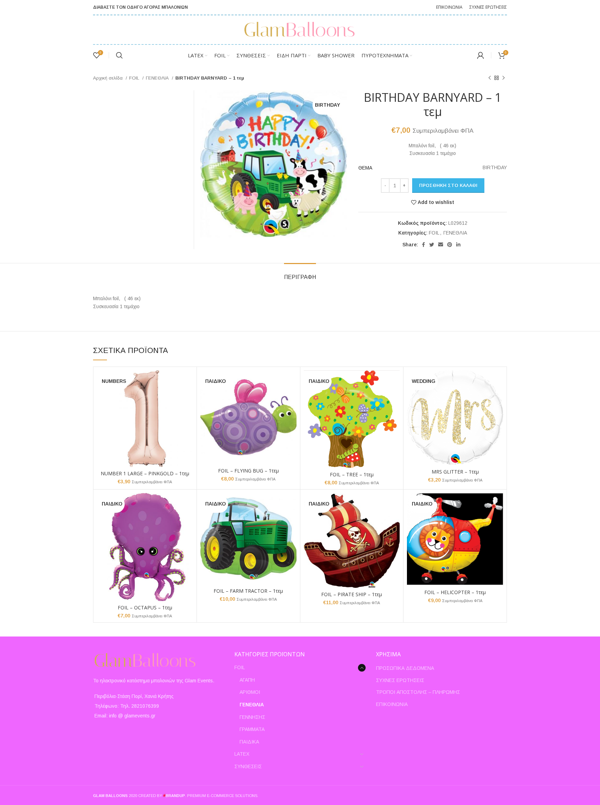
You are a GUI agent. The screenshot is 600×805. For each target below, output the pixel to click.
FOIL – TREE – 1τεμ (352, 474)
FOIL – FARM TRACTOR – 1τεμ (248, 591)
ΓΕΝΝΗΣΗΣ (252, 717)
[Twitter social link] (431, 244)
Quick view (188, 381)
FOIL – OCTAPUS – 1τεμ (145, 607)
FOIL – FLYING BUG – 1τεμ (248, 470)
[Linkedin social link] (458, 244)
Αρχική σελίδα (108, 78)
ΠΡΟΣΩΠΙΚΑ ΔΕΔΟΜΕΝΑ (405, 668)
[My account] (481, 55)
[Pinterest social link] (449, 244)
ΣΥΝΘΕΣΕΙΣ (248, 766)
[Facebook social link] (423, 244)
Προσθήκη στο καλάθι (448, 185)
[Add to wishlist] (188, 397)
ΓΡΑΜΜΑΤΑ (252, 729)
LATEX (241, 754)
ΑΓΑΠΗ (247, 680)
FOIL (135, 78)
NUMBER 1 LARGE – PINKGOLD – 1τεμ (145, 473)
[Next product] (503, 78)
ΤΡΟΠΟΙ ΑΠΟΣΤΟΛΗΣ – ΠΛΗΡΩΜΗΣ (418, 692)
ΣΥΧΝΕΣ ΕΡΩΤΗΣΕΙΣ (400, 680)
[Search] (119, 55)
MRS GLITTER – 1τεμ (455, 471)
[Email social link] (440, 244)
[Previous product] (489, 78)
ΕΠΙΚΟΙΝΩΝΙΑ (392, 704)
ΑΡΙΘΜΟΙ (250, 692)
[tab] (300, 273)
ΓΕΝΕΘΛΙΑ (158, 78)
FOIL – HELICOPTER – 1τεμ (455, 592)
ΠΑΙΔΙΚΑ (249, 742)
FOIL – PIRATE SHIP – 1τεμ (351, 594)
